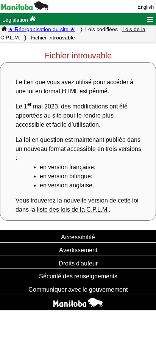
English (145, 7)
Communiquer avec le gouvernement (78, 289)
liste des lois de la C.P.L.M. (73, 209)
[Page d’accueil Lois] (4, 29)
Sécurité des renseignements (78, 276)
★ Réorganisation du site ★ (41, 29)
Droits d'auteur (78, 263)
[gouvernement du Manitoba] (24, 8)
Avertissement (78, 250)
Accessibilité (78, 237)
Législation (16, 20)
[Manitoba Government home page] (78, 303)
